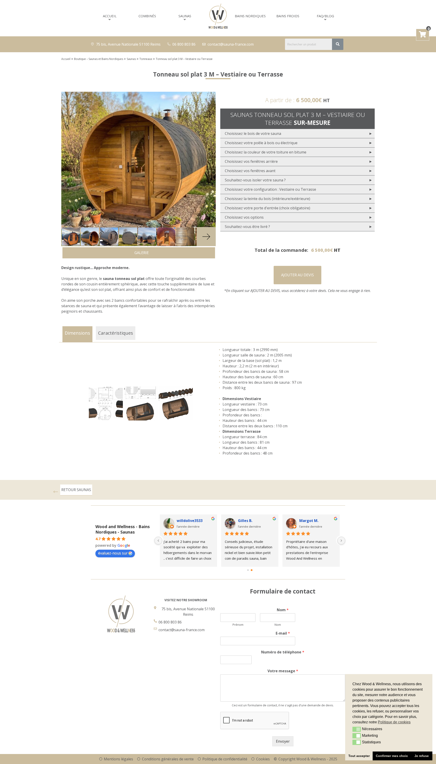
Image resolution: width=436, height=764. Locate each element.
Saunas (184, 16)
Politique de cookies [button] (394, 722)
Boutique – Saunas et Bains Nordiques (98, 59)
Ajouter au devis (297, 274)
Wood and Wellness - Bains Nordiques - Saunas (122, 529)
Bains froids (287, 16)
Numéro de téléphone (282, 652)
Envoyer (283, 741)
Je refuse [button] (421, 756)
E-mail (283, 633)
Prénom (238, 625)
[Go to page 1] (252, 570)
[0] (422, 35)
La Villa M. (186, 520)
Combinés (147, 16)
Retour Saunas (76, 489)
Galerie (140, 252)
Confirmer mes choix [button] (392, 756)
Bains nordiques (250, 16)
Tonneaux (145, 59)
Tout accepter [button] (359, 756)
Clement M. (248, 520)
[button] (356, 729)
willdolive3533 (312, 520)
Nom (283, 610)
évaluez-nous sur (113, 553)
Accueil (109, 16)
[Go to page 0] (248, 570)
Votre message (283, 671)
